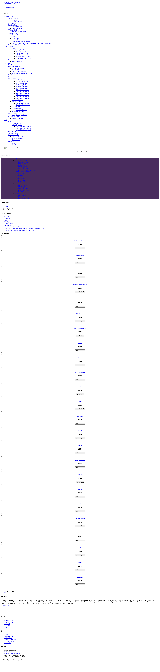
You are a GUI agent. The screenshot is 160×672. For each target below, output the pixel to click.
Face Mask (11, 141)
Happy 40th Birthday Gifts (23, 126)
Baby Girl (15, 35)
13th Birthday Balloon (22, 91)
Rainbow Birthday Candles (23, 58)
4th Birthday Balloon (22, 83)
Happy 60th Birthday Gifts (23, 130)
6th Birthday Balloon (22, 85)
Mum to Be (15, 40)
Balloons (17, 177)
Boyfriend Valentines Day (19, 70)
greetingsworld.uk (6, 605)
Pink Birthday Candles (22, 51)
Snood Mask (15, 145)
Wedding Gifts (12, 131)
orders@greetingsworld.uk (12, 2)
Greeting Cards (8, 16)
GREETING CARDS (21, 160)
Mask (13, 143)
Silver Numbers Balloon (23, 105)
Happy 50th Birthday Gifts (23, 128)
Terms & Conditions (10, 639)
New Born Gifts (13, 133)
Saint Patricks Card (13, 75)
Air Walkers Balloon (18, 118)
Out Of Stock (80, 336)
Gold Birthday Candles (22, 55)
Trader (6, 9)
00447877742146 (9, 4)
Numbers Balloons (17, 101)
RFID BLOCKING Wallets (20, 138)
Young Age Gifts (17, 123)
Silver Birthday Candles (23, 56)
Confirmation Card (17, 28)
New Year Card (12, 65)
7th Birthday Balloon (22, 86)
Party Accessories (9, 622)
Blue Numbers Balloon (22, 103)
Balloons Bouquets (13, 116)
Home (16, 158)
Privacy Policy (8, 636)
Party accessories (9, 46)
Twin (13, 36)
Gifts (5, 120)
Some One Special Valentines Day (22, 73)
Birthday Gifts (12, 121)
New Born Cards (13, 33)
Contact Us (7, 643)
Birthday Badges (17, 61)
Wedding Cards (12, 30)
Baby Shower (16, 38)
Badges (10, 60)
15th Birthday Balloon (22, 95)
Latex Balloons (12, 113)
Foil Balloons (12, 78)
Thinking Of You (17, 21)
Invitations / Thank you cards (16, 45)
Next (5, 593)
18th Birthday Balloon (22, 98)
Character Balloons (17, 100)
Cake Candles (12, 48)
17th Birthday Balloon (22, 96)
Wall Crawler (16, 140)
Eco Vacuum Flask (17, 136)
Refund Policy (8, 638)
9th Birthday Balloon (22, 88)
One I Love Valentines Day (20, 71)
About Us (7, 634)
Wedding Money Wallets (19, 31)
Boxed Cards (12, 23)
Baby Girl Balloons (21, 110)
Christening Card (17, 26)
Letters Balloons (16, 106)
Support (14, 20)
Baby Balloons (16, 108)
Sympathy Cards (13, 18)
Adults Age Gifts (17, 125)
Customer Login (9, 7)
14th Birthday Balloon (22, 93)
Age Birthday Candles (18, 50)
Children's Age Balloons (19, 80)
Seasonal (7, 63)
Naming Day (8, 222)
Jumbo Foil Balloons (18, 111)
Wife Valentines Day (18, 68)
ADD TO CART (80, 248)
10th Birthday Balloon (22, 90)
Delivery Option (9, 641)
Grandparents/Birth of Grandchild (22, 41)
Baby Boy (7, 218)
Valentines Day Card (14, 66)
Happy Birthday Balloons (19, 115)
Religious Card (12, 25)
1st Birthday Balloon (22, 81)
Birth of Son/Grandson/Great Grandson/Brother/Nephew (21, 230)
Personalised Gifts (13, 135)
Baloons (6, 76)
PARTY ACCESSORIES (22, 172)
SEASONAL (18, 193)
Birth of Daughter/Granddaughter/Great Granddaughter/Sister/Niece (32, 43)
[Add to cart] (1, 235)
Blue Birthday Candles (22, 53)
